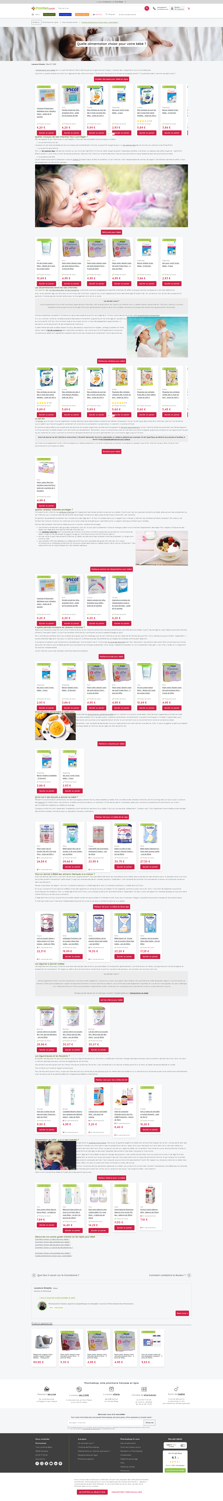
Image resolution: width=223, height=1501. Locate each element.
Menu (37, 14)
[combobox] (103, 8)
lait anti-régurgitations (130, 427)
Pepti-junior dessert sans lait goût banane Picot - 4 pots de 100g (96, 266)
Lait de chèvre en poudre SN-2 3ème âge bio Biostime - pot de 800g (98, 1034)
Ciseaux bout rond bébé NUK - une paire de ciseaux (98, 1114)
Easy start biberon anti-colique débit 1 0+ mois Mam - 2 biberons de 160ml (98, 1214)
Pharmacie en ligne (50, 22)
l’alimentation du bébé (139, 993)
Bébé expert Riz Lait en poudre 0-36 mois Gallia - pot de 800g (73, 851)
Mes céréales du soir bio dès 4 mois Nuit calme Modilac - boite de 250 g (146, 113)
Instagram (42, 1463)
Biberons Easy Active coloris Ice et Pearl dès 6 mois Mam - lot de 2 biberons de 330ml (72, 1214)
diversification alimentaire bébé (101, 714)
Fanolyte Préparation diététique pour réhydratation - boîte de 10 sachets (46, 113)
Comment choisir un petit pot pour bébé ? (52, 1239)
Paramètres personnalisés (127, 1492)
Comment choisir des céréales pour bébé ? (52, 1242)
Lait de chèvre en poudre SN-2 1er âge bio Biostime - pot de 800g (47, 1034)
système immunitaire (97, 1143)
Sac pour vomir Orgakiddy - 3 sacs (120, 111)
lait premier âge (129, 145)
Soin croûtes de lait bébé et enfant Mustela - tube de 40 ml (150, 1114)
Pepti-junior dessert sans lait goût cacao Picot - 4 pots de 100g (70, 1356)
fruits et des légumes (116, 642)
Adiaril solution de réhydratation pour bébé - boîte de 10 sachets (96, 603)
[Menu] (185, 1443)
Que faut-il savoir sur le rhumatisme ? (55, 1275)
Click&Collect (125, 1455)
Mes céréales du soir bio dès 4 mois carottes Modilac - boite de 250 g (96, 113)
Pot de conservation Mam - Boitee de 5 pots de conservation (46, 266)
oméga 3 (76, 159)
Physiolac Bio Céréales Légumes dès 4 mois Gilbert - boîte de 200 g (121, 394)
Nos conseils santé (69, 22)
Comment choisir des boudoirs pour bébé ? (52, 1245)
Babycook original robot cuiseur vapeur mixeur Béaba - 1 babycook (42, 1356)
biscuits (41, 802)
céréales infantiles (66, 512)
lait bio (40, 421)
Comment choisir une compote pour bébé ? (53, 1253)
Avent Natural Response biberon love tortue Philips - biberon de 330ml (123, 1212)
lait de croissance (72, 290)
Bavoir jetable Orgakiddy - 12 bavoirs (170, 111)
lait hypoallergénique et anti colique (115, 439)
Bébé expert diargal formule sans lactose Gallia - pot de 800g (149, 851)
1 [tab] (108, 133)
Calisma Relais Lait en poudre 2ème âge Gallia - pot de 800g (98, 941)
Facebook (37, 1463)
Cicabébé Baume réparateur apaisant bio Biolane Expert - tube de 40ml (72, 1114)
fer (76, 534)
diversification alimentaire (148, 315)
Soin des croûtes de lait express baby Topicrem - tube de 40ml (46, 1114)
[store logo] (43, 8)
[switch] (183, 1445)
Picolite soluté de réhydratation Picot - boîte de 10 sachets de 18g (71, 113)
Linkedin (55, 1463)
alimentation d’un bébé (45, 70)
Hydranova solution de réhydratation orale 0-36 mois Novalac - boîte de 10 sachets (121, 604)
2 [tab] (110, 133)
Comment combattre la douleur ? (167, 1275)
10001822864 (58, 1308)
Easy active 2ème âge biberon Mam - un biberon (46, 1211)
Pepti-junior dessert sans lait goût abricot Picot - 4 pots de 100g (71, 266)
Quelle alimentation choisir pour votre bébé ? (53, 1256)
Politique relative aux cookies (86, 1486)
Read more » (182, 1313)
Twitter (46, 1463)
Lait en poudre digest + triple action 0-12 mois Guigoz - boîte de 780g (46, 941)
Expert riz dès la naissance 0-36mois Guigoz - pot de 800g (124, 851)
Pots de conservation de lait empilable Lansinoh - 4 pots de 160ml (151, 1356)
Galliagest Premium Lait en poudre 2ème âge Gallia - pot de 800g (72, 941)
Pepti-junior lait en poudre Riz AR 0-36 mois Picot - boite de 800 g (46, 851)
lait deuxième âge (56, 290)
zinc (68, 534)
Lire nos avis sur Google (175, 1470)
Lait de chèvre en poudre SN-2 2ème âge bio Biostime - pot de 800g (72, 1034)
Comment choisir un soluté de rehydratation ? (54, 1247)
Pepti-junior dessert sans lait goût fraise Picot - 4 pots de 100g (121, 266)
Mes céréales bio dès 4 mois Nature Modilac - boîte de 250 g (71, 394)
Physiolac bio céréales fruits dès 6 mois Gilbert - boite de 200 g (146, 394)
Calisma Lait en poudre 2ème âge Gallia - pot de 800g (150, 941)
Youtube (51, 1463)
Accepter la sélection (92, 1492)
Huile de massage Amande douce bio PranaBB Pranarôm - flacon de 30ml (123, 1116)
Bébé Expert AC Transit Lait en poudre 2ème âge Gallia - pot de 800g (124, 941)
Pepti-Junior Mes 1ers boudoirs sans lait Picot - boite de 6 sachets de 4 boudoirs (46, 487)
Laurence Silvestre (38, 64)
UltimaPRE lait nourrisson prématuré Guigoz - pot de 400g (98, 851)
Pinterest (60, 1463)
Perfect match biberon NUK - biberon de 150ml (149, 1211)
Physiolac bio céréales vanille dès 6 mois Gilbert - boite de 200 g (171, 394)
